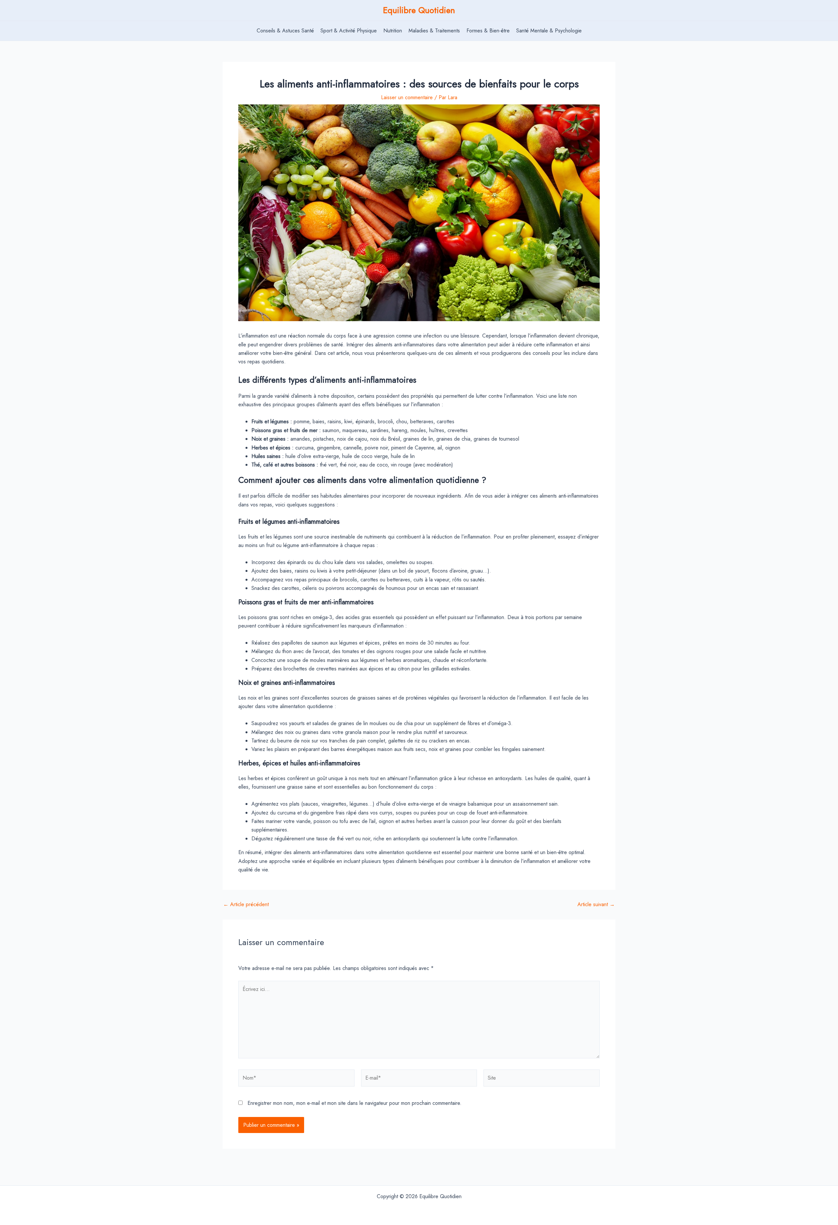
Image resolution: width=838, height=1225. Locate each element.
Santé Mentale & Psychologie (549, 30)
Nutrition (392, 30)
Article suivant (596, 904)
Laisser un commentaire (407, 97)
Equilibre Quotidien (419, 10)
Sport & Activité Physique (348, 30)
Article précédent (246, 904)
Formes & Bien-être (488, 30)
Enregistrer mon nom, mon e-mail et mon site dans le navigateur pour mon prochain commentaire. (354, 1103)
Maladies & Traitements (434, 30)
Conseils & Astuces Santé (285, 30)
